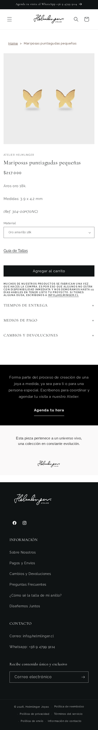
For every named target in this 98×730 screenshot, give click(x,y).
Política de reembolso (69, 706)
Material (10, 223)
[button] (9, 19)
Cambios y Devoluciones (30, 574)
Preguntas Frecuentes (28, 584)
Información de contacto (65, 721)
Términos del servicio (68, 713)
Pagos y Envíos (22, 563)
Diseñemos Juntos (25, 606)
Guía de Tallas (16, 250)
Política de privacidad (34, 713)
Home (13, 43)
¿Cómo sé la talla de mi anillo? (36, 595)
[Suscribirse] (83, 677)
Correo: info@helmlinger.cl (32, 636)
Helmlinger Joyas (37, 706)
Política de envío (32, 721)
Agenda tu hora (49, 410)
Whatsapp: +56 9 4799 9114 (32, 647)
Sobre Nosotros (23, 552)
